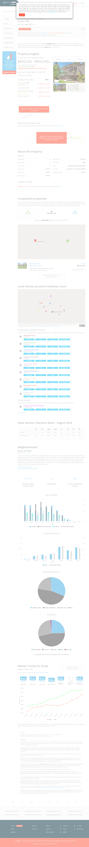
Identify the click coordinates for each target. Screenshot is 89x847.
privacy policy (52, 12)
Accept (22, 15)
